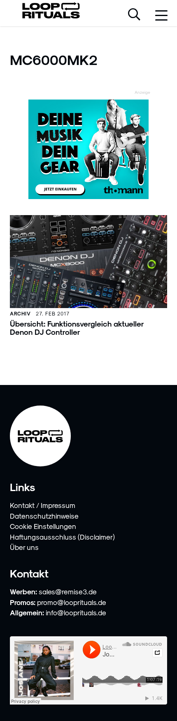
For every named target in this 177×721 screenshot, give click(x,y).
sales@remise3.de (68, 591)
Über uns (24, 547)
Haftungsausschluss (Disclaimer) (62, 537)
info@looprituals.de (76, 612)
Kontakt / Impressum (42, 505)
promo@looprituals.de (71, 602)
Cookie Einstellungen (43, 526)
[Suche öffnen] (134, 15)
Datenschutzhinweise (44, 516)
